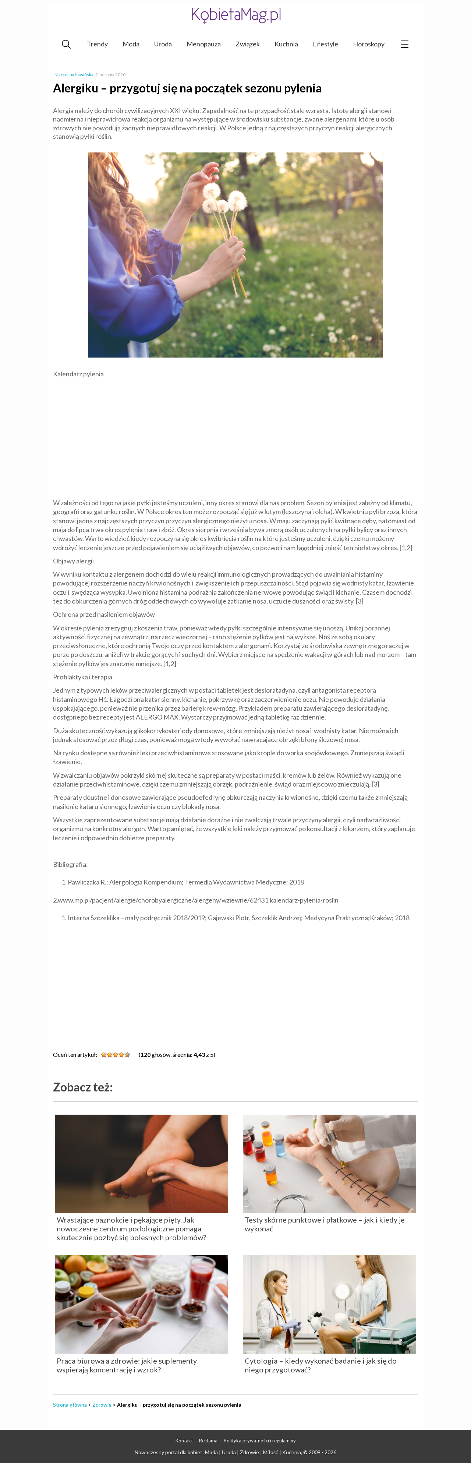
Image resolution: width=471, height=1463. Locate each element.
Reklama (208, 1440)
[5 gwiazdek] (127, 1055)
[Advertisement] (235, 437)
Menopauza (204, 44)
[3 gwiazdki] (115, 1055)
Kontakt (184, 1440)
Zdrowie (101, 1405)
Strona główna (70, 1405)
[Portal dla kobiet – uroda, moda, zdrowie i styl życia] (235, 16)
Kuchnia (286, 44)
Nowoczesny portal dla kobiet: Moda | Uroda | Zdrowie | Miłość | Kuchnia (218, 1452)
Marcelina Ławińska (73, 74)
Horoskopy (369, 44)
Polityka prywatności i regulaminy (260, 1440)
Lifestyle (325, 44)
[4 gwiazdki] (121, 1055)
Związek (248, 44)
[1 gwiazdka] (104, 1055)
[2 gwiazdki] (110, 1055)
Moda (131, 44)
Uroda (163, 44)
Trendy (97, 44)
